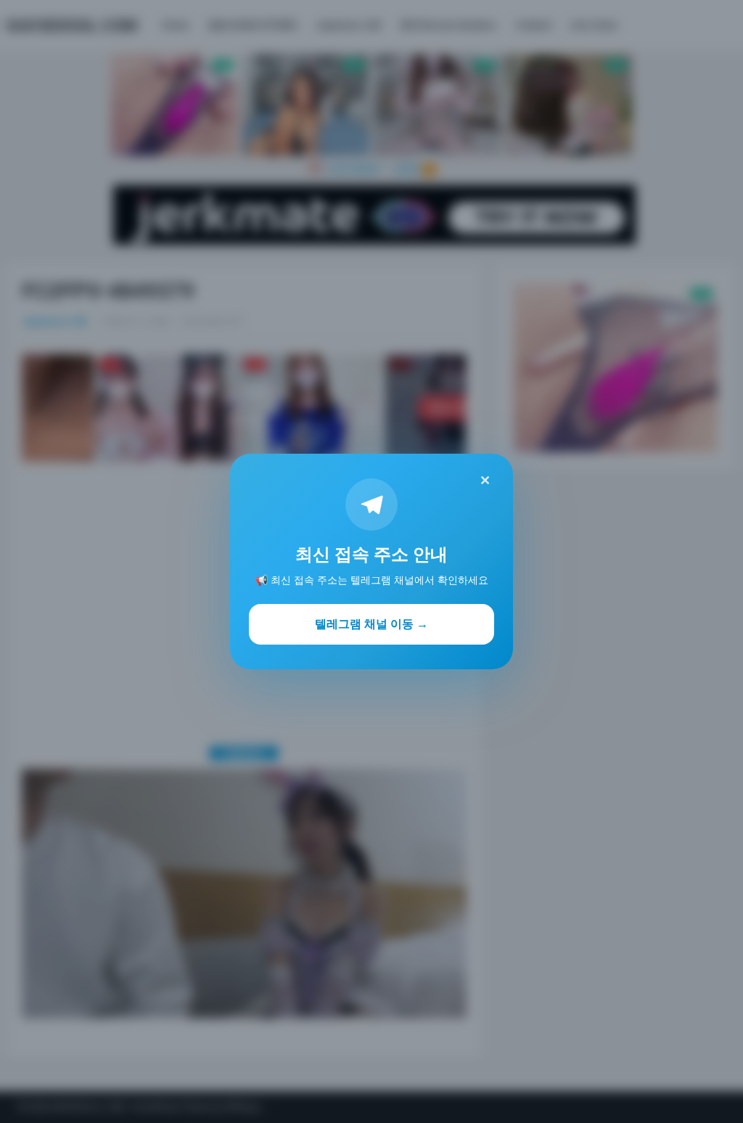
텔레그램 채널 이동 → (371, 624)
